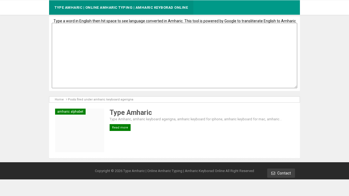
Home (59, 99)
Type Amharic (131, 113)
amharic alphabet (70, 112)
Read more (120, 127)
